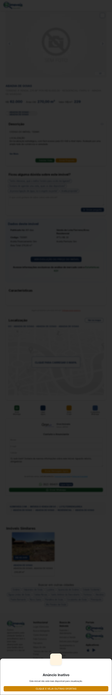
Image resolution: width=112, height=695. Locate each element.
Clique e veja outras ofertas (56, 688)
